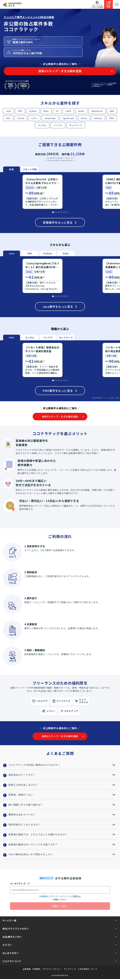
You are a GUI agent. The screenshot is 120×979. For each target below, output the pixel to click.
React (84, 118)
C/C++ (34, 118)
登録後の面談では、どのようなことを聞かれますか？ (38, 834)
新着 (11, 169)
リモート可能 (30, 169)
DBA (112, 110)
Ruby (46, 110)
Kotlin (81, 110)
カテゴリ (7, 944)
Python (33, 110)
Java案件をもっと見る (58, 306)
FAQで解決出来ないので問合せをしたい (30, 854)
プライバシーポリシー (59, 896)
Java (8, 110)
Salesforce (97, 110)
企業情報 (27, 969)
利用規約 (43, 896)
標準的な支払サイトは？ (22, 814)
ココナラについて (11, 961)
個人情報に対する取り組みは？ (25, 804)
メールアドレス (17, 883)
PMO (111, 118)
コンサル (42, 125)
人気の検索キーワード (87, 969)
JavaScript (50, 118)
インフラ (58, 125)
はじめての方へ (10, 953)
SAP (8, 118)
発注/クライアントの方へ (15, 928)
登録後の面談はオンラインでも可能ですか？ (33, 844)
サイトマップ (70, 969)
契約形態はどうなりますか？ (24, 824)
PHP (20, 110)
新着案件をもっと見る (57, 222)
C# (57, 110)
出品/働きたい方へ (12, 936)
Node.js (98, 118)
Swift (68, 110)
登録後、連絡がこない (20, 794)
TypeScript (68, 118)
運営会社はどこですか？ (22, 774)
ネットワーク (75, 125)
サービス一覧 (9, 920)
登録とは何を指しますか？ (23, 784)
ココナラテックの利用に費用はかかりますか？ (34, 764)
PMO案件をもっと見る (58, 391)
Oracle (20, 118)
